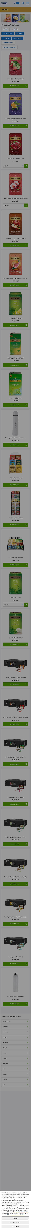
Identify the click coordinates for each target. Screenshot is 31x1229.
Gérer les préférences (15, 1222)
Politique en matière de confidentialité (16, 1215)
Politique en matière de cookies (20, 1211)
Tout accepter (15, 1226)
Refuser (15, 1218)
